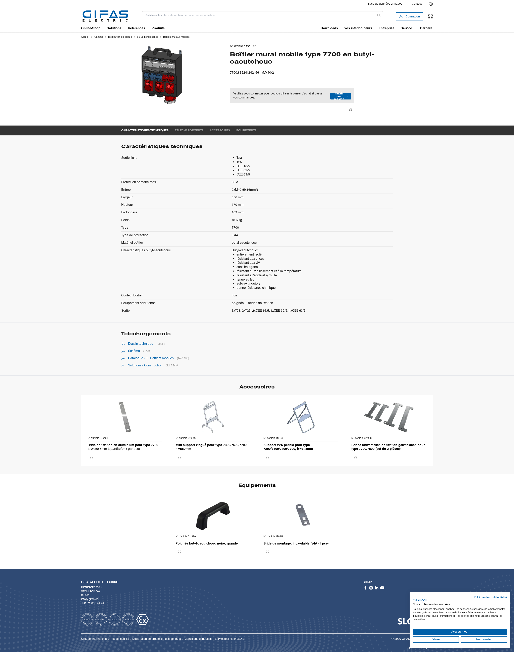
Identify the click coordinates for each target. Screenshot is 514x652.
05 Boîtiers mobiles (147, 36)
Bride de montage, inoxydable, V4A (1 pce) (296, 543)
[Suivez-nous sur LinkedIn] (376, 588)
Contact (417, 3)
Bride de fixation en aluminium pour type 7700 (123, 445)
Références (136, 28)
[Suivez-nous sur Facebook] (365, 588)
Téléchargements (189, 130)
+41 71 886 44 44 (92, 603)
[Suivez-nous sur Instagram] (371, 588)
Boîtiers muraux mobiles (176, 36)
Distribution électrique (120, 36)
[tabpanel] (162, 74)
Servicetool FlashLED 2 (229, 638)
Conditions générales (198, 638)
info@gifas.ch (89, 599)
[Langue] (431, 4)
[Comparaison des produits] (430, 16)
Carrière (426, 28)
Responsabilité (120, 638)
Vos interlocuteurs (358, 28)
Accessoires (220, 130)
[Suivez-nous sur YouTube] (382, 588)
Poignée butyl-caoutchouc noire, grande (206, 543)
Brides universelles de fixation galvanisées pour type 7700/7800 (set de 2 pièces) (388, 447)
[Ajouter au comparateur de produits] (350, 109)
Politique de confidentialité (490, 597)
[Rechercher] (379, 15)
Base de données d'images (385, 3)
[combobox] (258, 15)
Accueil (85, 36)
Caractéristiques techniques (144, 130)
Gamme (98, 36)
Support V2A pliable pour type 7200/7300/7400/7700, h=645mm (288, 447)
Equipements (246, 130)
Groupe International (94, 638)
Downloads (329, 28)
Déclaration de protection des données (157, 638)
